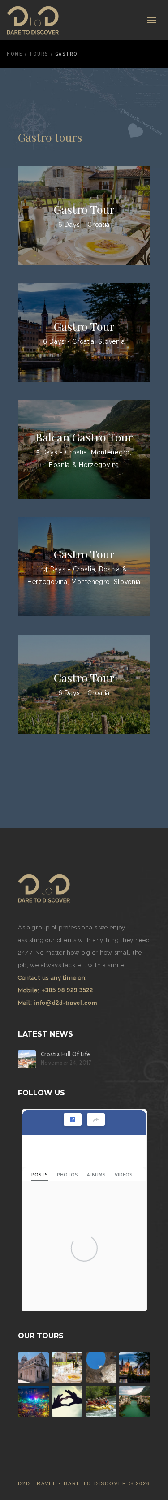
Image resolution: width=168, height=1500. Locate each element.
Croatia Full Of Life (65, 1054)
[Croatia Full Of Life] (27, 1059)
